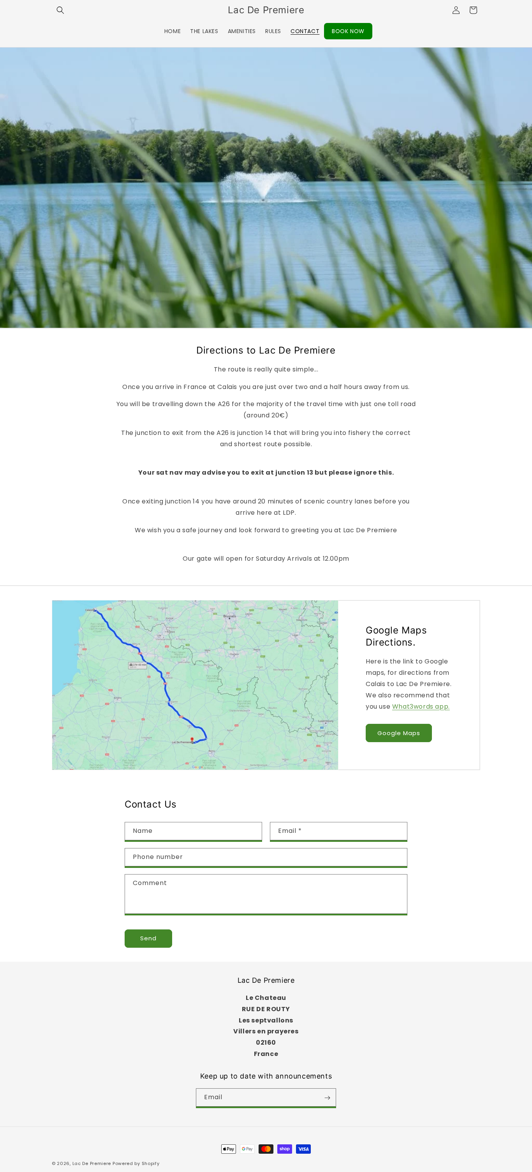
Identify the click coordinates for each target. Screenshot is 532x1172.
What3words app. (421, 706)
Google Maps (398, 733)
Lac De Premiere (91, 1163)
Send (148, 938)
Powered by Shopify (136, 1163)
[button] (60, 10)
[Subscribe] (327, 1098)
